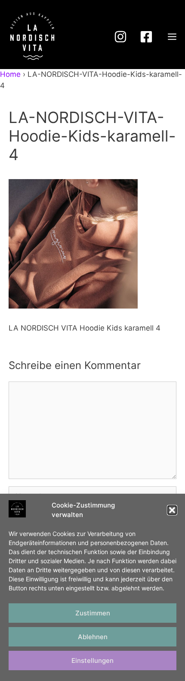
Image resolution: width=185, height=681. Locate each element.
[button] (172, 510)
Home (10, 74)
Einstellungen (92, 660)
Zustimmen (92, 613)
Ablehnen (93, 637)
